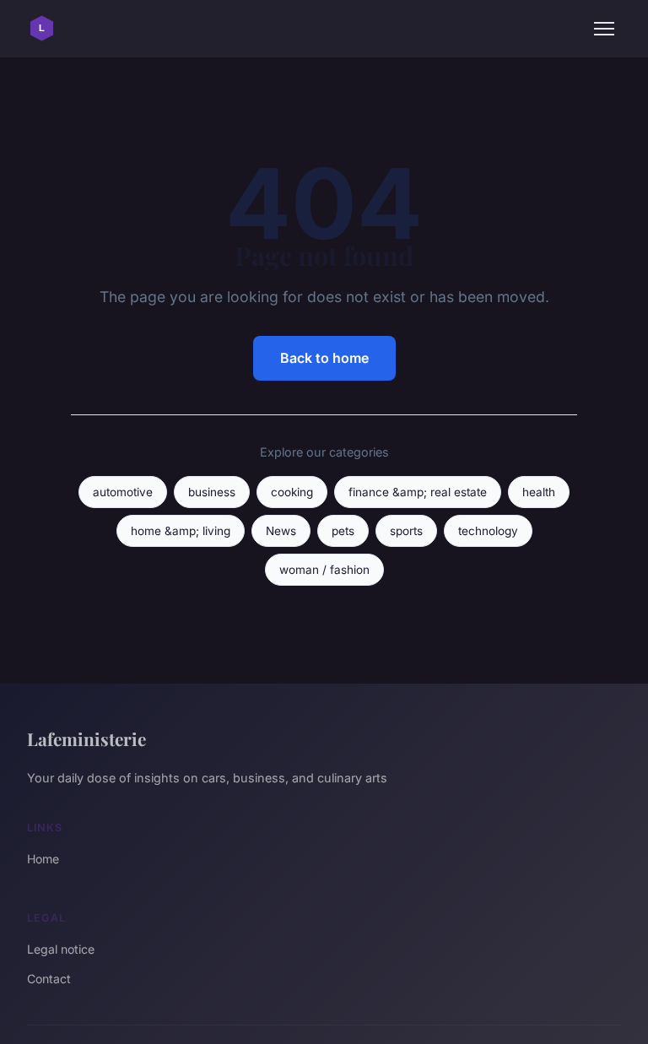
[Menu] (604, 28)
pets (343, 531)
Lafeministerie (86, 738)
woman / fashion (324, 569)
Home (43, 859)
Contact (49, 978)
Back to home (324, 357)
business (211, 492)
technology (488, 531)
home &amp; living (180, 531)
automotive (123, 492)
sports (406, 531)
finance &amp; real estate (417, 492)
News (281, 531)
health (538, 492)
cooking (292, 492)
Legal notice (60, 949)
